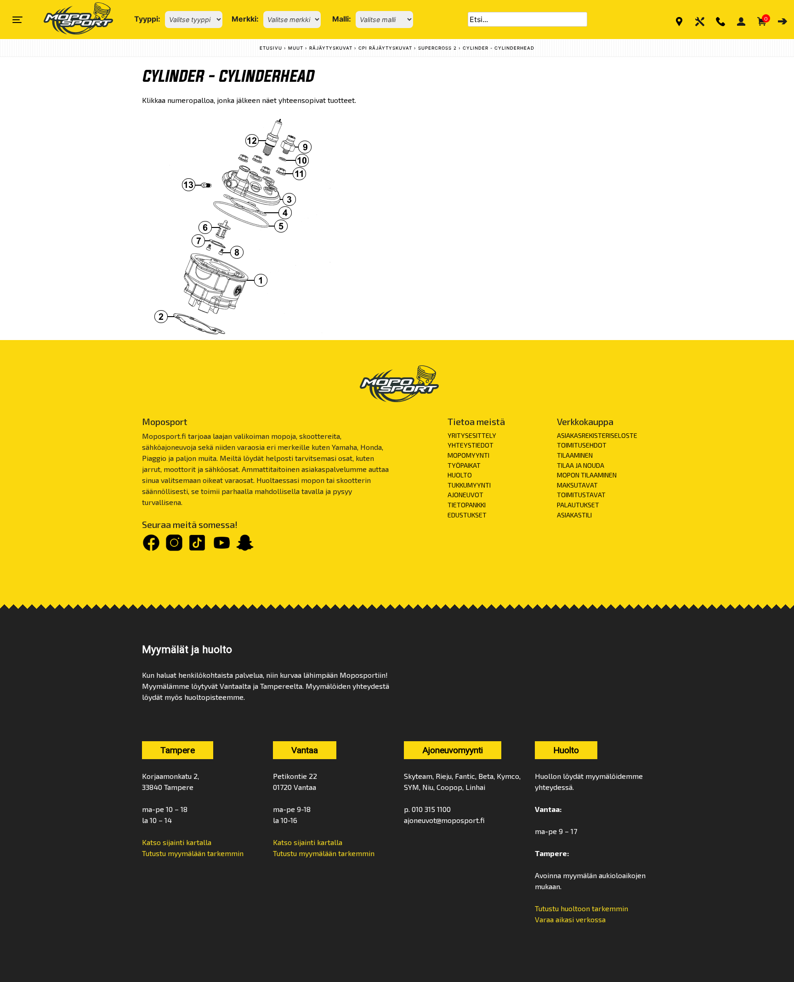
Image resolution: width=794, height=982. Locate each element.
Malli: (341, 18)
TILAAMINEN (575, 455)
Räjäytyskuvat (330, 48)
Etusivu (271, 48)
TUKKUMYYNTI (469, 485)
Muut (295, 48)
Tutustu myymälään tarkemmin (193, 853)
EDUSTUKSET (467, 515)
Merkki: (245, 18)
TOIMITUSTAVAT (581, 495)
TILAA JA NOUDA (580, 465)
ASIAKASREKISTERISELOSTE (597, 435)
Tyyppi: (147, 18)
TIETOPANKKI (467, 505)
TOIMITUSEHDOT (582, 445)
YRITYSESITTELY (472, 435)
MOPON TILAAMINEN (587, 475)
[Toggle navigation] (17, 19)
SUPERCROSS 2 (437, 48)
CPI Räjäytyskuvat (385, 48)
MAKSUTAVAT (577, 485)
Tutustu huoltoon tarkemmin (581, 908)
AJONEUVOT (465, 495)
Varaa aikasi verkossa (570, 919)
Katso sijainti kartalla (176, 842)
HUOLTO (460, 475)
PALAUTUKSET (578, 505)
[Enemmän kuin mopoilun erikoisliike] (70, 19)
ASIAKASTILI (574, 515)
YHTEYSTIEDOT (470, 445)
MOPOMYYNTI (468, 455)
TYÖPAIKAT (464, 465)
